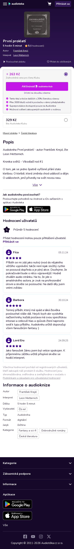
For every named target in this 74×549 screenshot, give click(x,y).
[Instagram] (41, 536)
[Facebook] (25, 536)
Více (35, 185)
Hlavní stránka (10, 133)
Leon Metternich (21, 55)
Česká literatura (29, 133)
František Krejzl (20, 50)
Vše (5, 525)
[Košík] (50, 4)
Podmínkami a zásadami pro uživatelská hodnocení (31, 378)
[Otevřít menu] (5, 4)
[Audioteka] (16, 4)
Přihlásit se (63, 4)
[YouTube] (33, 536)
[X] (49, 536)
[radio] (37, 75)
